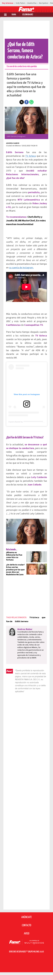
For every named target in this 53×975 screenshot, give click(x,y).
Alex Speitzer (43, 3)
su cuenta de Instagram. (21, 267)
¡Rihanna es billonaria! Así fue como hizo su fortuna (14, 556)
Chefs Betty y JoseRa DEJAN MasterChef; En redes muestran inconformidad (26, 220)
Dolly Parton (20, 3)
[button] (21, 102)
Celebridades (27, 14)
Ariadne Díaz (32, 3)
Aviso (26, 933)
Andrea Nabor (12, 143)
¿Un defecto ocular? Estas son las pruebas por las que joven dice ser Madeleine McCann (15, 569)
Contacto (26, 925)
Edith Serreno (21, 621)
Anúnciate (26, 917)
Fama (14, 14)
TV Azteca (30, 156)
